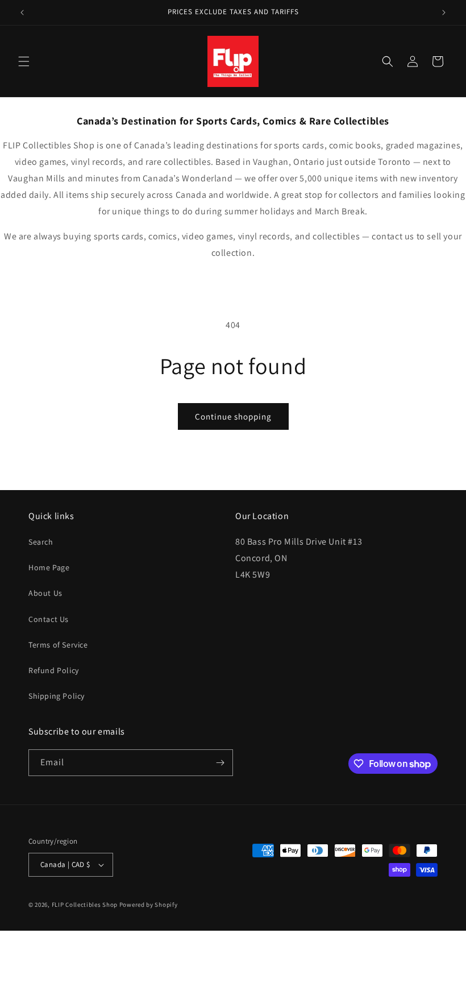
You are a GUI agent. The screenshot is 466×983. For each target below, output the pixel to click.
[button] (23, 61)
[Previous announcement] (22, 12)
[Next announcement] (443, 12)
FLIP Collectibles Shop (85, 905)
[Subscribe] (219, 762)
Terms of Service (58, 645)
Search (40, 542)
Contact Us (48, 619)
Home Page (48, 567)
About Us (45, 593)
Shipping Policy (56, 696)
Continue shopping (233, 416)
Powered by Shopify (148, 905)
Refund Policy (53, 670)
